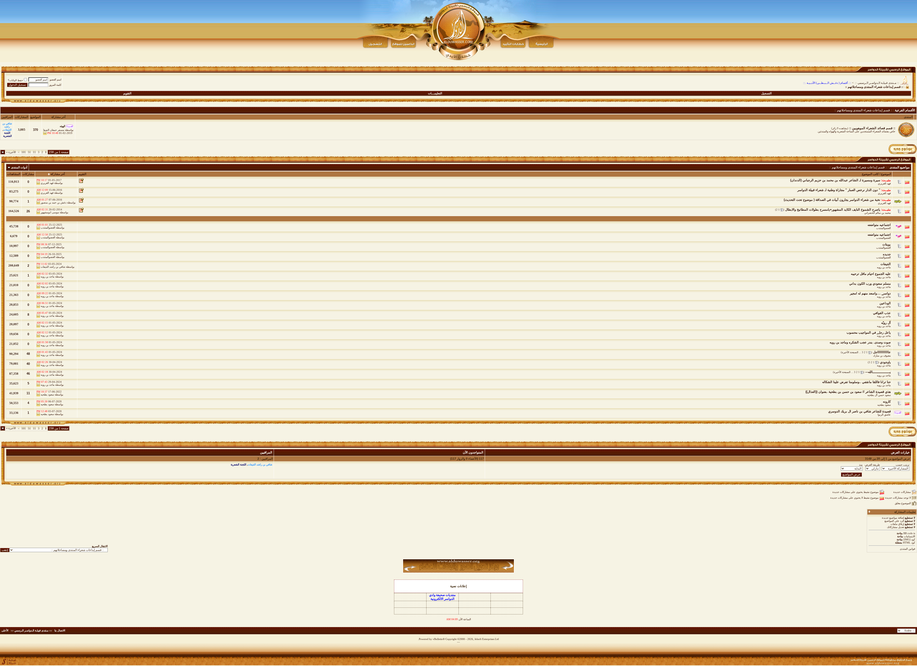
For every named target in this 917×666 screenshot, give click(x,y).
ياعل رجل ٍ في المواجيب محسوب (869, 332)
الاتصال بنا (59, 630)
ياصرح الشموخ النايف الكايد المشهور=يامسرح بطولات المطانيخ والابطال (832, 209)
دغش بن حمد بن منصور (53, 202)
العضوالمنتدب (883, 228)
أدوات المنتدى (19, 167)
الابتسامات (909, 536)
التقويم (127, 93)
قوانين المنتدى (907, 548)
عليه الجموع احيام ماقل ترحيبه (871, 274)
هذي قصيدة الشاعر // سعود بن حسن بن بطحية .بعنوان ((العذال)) (848, 392)
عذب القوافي (882, 313)
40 (28, 364)
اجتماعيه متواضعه (879, 225)
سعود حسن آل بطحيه (879, 395)
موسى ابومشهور (50, 212)
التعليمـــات (435, 93)
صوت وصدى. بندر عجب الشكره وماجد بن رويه (860, 342)
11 (34, 152)
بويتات (886, 244)
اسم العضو (55, 79)
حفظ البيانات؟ (15, 80)
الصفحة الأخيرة (850, 352)
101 (23, 152)
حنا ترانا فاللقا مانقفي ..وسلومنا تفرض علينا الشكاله (856, 382)
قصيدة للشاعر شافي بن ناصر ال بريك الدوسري (859, 411)
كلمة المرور (55, 84)
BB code (908, 533)
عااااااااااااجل (882, 352)
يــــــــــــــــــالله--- (878, 372)
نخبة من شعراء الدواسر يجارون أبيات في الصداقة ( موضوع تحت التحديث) (832, 200)
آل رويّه (886, 323)
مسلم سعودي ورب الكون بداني (870, 283)
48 (28, 354)
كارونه (887, 401)
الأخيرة (11, 152)
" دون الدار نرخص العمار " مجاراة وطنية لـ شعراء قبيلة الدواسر (838, 190)
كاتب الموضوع (870, 174)
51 (29, 152)
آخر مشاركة (58, 174)
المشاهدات (13, 174)
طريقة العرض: (872, 464)
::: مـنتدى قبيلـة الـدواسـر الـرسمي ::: (877, 83)
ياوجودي (885, 362)
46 (28, 373)
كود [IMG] (909, 539)
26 (28, 211)
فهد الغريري (884, 183)
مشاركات (28, 174)
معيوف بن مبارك (882, 355)
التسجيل (766, 93)
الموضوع (886, 174)
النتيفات (885, 264)
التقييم (82, 174)
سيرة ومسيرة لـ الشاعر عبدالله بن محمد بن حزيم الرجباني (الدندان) (835, 180)
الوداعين (885, 303)
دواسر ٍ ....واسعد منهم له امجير (870, 293)
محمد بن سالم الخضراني (877, 212)
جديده (887, 254)
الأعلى (4, 630)
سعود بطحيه (47, 394)
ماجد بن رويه (884, 267)
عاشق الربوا (884, 414)
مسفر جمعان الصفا (53, 129)
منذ (861, 464)
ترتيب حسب (902, 464)
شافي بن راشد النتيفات (53, 266)
